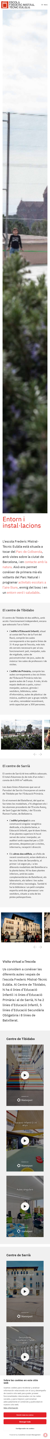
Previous (35, 754)
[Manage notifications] (45, 1435)
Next (40, 754)
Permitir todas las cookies (25, 1415)
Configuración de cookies (25, 1428)
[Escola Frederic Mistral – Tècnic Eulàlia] (18, 5)
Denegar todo (25, 1422)
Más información (11, 1408)
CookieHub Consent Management (29, 1435)
